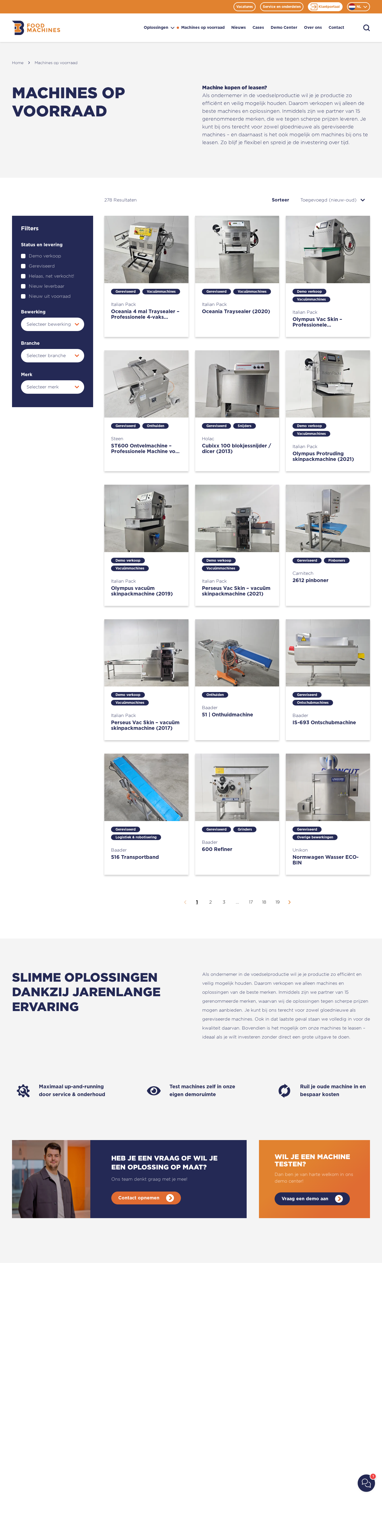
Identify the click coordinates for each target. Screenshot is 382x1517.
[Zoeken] (366, 27)
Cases (258, 28)
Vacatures (244, 6)
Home (17, 62)
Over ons (313, 28)
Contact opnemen (138, 1198)
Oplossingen (156, 28)
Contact (336, 28)
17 (251, 902)
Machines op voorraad (203, 28)
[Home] (36, 28)
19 (277, 902)
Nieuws (238, 28)
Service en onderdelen (282, 6)
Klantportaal (329, 6)
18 (264, 902)
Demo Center (284, 28)
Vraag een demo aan (305, 1199)
